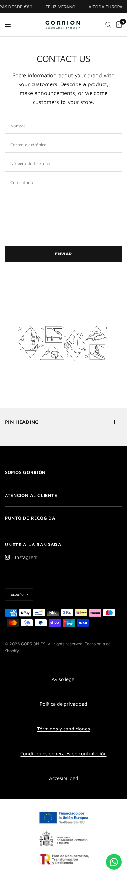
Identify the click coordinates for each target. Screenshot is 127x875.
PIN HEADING (22, 422)
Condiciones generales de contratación (63, 753)
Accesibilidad (63, 778)
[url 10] (64, 25)
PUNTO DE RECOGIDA (30, 518)
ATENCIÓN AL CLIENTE (31, 495)
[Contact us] (114, 862)
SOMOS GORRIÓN (25, 472)
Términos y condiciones (63, 728)
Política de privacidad (63, 704)
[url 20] (108, 24)
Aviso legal (63, 679)
